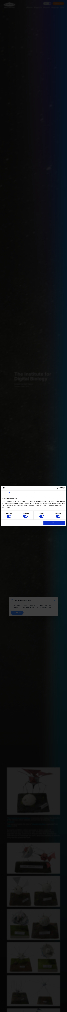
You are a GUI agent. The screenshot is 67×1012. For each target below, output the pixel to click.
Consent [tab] (11, 493)
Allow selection (33, 523)
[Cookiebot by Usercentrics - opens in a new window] (58, 488)
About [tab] (55, 493)
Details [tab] (34, 493)
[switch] (25, 516)
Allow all (54, 523)
